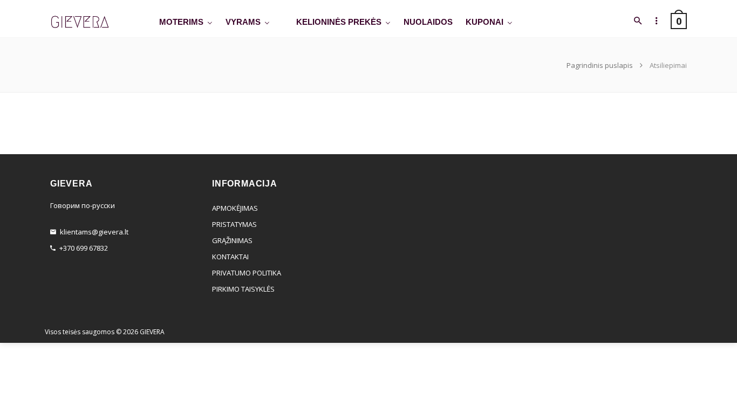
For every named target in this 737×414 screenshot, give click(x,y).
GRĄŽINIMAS (232, 240)
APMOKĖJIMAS (235, 208)
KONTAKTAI (230, 256)
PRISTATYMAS (234, 224)
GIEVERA (152, 331)
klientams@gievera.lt (94, 232)
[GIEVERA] (80, 22)
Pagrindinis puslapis (600, 65)
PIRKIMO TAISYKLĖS (243, 289)
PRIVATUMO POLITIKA (246, 273)
